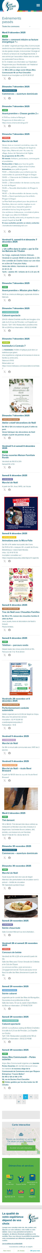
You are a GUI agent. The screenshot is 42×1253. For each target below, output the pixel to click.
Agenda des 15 (10, 1197)
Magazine (32, 1197)
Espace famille (21, 1184)
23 (18, 1101)
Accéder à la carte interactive (21, 1148)
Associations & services (32, 1183)
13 (31, 1097)
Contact (21, 1197)
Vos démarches (10, 1183)
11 (20, 1097)
